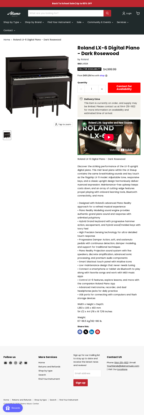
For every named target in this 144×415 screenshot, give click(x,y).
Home (7, 39)
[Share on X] (85, 331)
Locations (122, 369)
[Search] (107, 13)
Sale (79, 22)
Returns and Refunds (49, 366)
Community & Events (99, 22)
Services (122, 22)
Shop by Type (12, 22)
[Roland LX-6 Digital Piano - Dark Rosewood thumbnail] (7, 135)
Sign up (81, 382)
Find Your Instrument (59, 22)
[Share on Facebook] (79, 331)
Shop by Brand (33, 22)
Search (42, 374)
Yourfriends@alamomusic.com (123, 365)
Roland (85, 59)
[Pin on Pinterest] (97, 331)
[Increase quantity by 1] (102, 89)
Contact (9, 30)
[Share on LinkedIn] (91, 331)
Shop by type (45, 370)
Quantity (82, 82)
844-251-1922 (121, 362)
